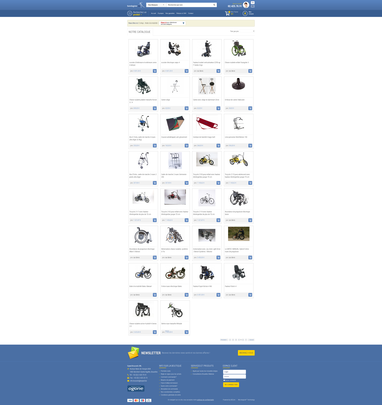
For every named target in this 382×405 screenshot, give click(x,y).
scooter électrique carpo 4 (170, 62)
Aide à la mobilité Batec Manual (140, 286)
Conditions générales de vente (170, 395)
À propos (160, 13)
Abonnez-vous (246, 353)
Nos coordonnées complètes (170, 392)
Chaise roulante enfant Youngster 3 (237, 62)
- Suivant (251, 340)
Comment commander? (168, 377)
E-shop (141, 23)
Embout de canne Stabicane (235, 100)
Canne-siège (165, 100)
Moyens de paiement (167, 380)
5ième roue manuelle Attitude (171, 324)
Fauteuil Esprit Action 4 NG (202, 286)
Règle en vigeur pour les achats (170, 374)
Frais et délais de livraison (169, 383)
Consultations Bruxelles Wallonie (203, 374)
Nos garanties (170, 13)
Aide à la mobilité (151, 23)
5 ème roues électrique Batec (171, 286)
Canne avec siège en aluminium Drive (206, 100)
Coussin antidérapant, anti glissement (174, 137)
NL (253, 6)
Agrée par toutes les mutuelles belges (205, 371)
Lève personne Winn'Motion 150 (236, 137)
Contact (191, 13)
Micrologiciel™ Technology (246, 400)
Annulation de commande (169, 389)
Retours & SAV (181, 13)
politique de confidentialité (205, 400)
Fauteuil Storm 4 (230, 286)
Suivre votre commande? (168, 386)
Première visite (165, 371)
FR (253, 3)
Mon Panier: (233, 13)
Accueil (153, 13)
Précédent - (224, 340)
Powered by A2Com (229, 400)
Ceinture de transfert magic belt (204, 137)
